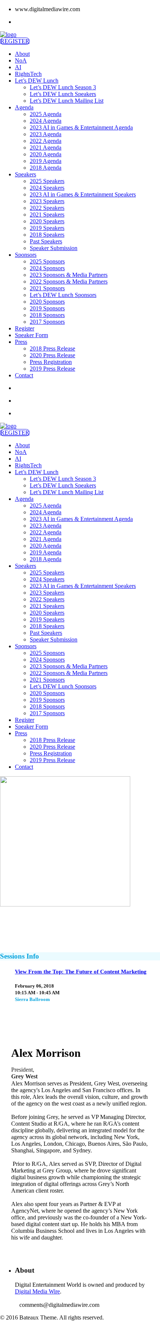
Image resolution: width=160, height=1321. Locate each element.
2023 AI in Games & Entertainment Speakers (83, 194)
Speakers (25, 174)
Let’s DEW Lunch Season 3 (63, 87)
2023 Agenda (45, 134)
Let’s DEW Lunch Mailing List (66, 100)
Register (24, 328)
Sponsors (25, 255)
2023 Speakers (47, 201)
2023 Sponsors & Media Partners (69, 275)
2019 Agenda (45, 161)
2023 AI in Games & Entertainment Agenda (81, 127)
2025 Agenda (45, 114)
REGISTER (14, 41)
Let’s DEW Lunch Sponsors (63, 295)
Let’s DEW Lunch (36, 80)
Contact (24, 375)
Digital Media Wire (37, 1291)
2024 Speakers (47, 188)
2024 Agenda (45, 121)
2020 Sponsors (47, 301)
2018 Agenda (45, 167)
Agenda (24, 107)
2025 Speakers (47, 181)
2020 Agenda (45, 154)
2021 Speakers (47, 214)
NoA (21, 60)
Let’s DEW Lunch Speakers (63, 94)
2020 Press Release (52, 355)
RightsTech (28, 74)
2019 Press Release (52, 368)
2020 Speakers (47, 221)
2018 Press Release (52, 348)
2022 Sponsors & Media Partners (69, 281)
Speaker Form (31, 335)
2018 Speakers (47, 234)
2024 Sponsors (47, 268)
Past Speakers (46, 241)
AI (18, 67)
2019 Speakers (47, 228)
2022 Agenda (45, 141)
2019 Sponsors (47, 308)
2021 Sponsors (47, 288)
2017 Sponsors (47, 322)
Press (21, 342)
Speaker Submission (53, 248)
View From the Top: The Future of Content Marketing (81, 972)
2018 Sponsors (47, 315)
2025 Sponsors (47, 261)
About (22, 54)
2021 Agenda (45, 147)
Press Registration (51, 362)
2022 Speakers (47, 208)
